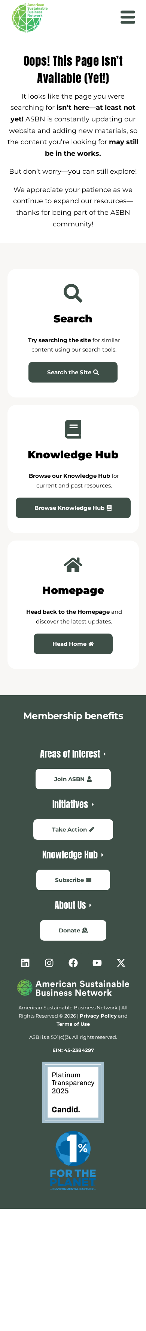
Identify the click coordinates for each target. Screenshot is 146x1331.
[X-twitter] (121, 962)
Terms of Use (73, 1024)
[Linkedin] (25, 962)
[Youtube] (97, 962)
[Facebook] (73, 962)
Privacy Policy (98, 1016)
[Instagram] (49, 962)
